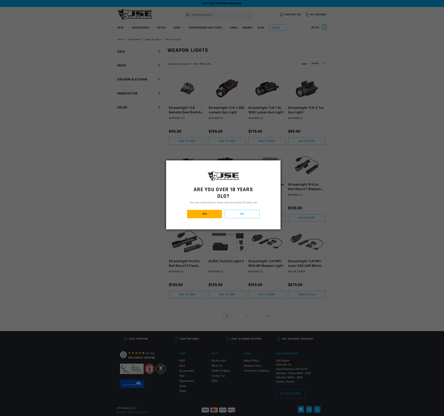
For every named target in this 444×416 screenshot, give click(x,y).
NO (242, 214)
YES (204, 214)
